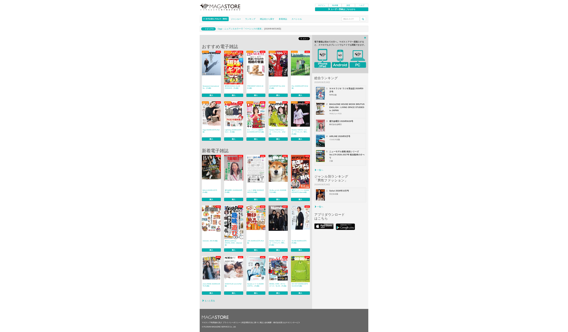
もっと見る (209, 300)
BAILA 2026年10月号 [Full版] (210, 191)
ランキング (250, 19)
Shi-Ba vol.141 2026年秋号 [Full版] (277, 191)
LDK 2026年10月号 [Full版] (255, 242)
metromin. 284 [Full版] (210, 241)
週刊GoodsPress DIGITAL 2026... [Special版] (233, 243)
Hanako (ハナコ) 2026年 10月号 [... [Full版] (255, 285)
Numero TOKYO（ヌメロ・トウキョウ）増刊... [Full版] (300, 132)
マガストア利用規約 (210, 322)
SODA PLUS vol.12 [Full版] (233, 285)
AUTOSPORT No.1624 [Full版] (277, 87)
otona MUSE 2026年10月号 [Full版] (211, 285)
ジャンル (235, 19)
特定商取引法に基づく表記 (252, 322)
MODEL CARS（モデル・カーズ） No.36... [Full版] (278, 285)
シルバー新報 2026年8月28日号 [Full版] (255, 191)
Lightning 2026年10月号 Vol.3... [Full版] (233, 131)
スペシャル (297, 19)
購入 (211, 95)
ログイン (321, 5)
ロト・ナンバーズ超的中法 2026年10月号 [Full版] (255, 131)
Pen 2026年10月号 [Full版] (300, 87)
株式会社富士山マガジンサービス (286, 322)
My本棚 (335, 5)
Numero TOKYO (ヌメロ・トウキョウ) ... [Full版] (277, 132)
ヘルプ (361, 5)
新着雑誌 (283, 19)
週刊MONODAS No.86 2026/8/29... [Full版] (232, 87)
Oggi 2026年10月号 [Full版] (211, 131)
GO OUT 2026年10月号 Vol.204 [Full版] (300, 285)
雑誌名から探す (267, 19)
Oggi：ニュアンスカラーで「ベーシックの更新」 (241, 29)
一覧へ (319, 170)
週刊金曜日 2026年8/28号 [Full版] (233, 191)
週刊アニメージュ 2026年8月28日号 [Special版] (300, 191)
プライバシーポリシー (232, 322)
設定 (348, 5)
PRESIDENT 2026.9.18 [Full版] (255, 87)
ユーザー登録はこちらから (342, 9)
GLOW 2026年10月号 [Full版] (299, 242)
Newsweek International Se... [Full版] (211, 87)
